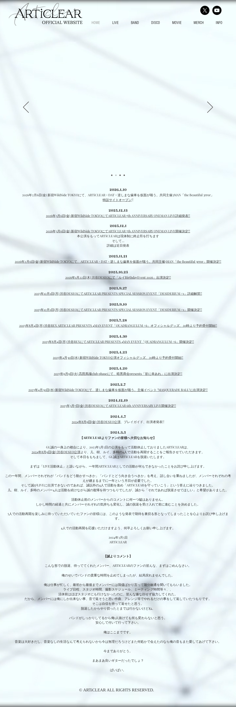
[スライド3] (120, 175)
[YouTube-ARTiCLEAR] (216, 10)
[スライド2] (116, 175)
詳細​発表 (181, 215)
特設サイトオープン (117, 200)
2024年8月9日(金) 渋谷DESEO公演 (96, 422)
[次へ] (210, 108)
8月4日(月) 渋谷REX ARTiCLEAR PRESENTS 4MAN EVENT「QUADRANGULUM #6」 (89, 325)
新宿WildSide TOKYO (95, 357)
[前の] (26, 108)
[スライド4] (124, 175)
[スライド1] (111, 175)
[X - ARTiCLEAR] (204, 10)
